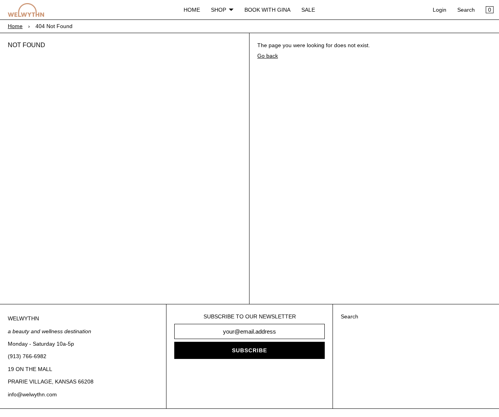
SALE (308, 10)
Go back (267, 56)
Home (15, 26)
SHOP (218, 10)
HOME (192, 10)
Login (439, 10)
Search (466, 10)
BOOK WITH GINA (267, 10)
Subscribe (249, 350)
